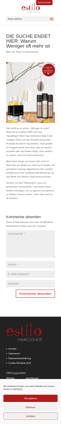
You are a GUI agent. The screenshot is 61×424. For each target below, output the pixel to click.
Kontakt (12, 348)
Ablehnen (30, 407)
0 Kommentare (30, 52)
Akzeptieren (30, 398)
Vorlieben (30, 416)
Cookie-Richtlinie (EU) (19, 363)
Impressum (14, 353)
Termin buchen (44, 2)
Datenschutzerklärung (19, 358)
